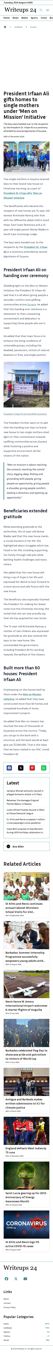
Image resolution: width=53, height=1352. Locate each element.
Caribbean (18, 27)
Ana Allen (18, 846)
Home (7, 17)
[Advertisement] (26, 59)
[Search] (40, 10)
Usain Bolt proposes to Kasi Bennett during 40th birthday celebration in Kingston (25, 830)
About (6, 1299)
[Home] (5, 26)
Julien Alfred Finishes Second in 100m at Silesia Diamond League (25, 811)
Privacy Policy (10, 1307)
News (16, 17)
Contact (7, 1303)
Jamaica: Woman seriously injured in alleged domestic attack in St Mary (25, 792)
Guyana (33, 27)
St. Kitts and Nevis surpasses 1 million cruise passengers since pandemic (26, 821)
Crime (44, 17)
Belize (24, 17)
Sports (34, 17)
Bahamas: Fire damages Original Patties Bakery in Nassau (23, 802)
